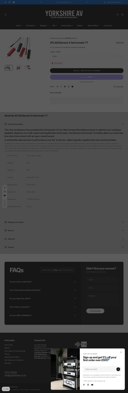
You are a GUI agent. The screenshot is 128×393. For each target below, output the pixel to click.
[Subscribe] (118, 369)
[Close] (121, 352)
